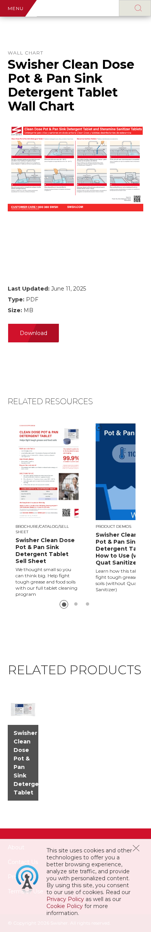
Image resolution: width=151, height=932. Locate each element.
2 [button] (76, 604)
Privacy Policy (65, 899)
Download (33, 333)
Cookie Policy (64, 906)
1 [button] (64, 604)
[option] (55, 510)
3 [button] (87, 604)
